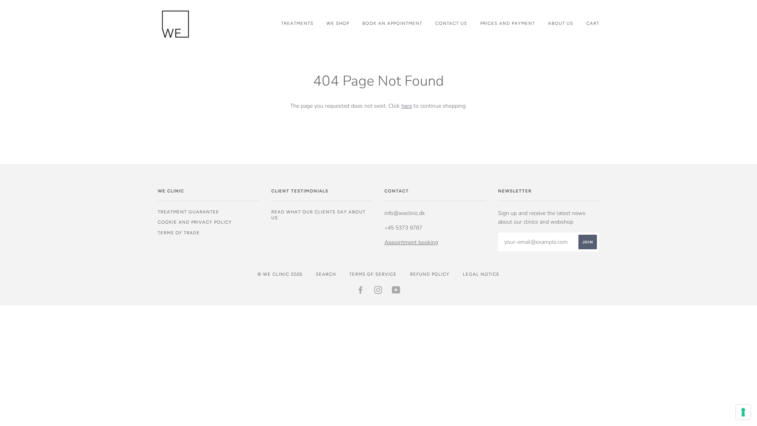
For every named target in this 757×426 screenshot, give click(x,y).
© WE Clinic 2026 (279, 274)
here (406, 106)
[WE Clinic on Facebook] (360, 291)
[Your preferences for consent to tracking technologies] (743, 412)
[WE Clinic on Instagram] (378, 291)
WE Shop (337, 23)
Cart (592, 23)
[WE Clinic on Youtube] (396, 291)
